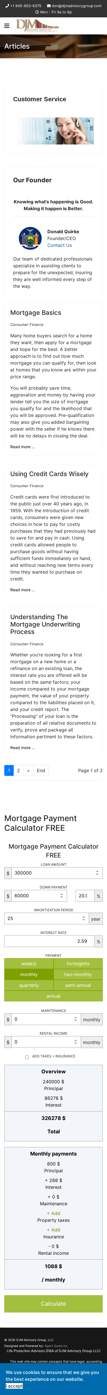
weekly (29, 963)
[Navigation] (6, 25)
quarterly (29, 985)
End (41, 770)
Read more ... (22, 446)
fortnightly (78, 963)
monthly (29, 974)
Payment (53, 955)
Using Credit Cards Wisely (49, 474)
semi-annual (78, 985)
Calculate (53, 1303)
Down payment (54, 887)
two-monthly (78, 974)
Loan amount (53, 864)
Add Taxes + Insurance (53, 1056)
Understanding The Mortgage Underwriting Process (45, 624)
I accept (14, 1386)
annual (53, 996)
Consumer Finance (27, 324)
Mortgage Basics (35, 312)
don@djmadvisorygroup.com (77, 6)
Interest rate (53, 933)
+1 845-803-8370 (25, 6)
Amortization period (53, 910)
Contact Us (59, 245)
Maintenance (53, 1010)
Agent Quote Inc (56, 1346)
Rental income (53, 1033)
